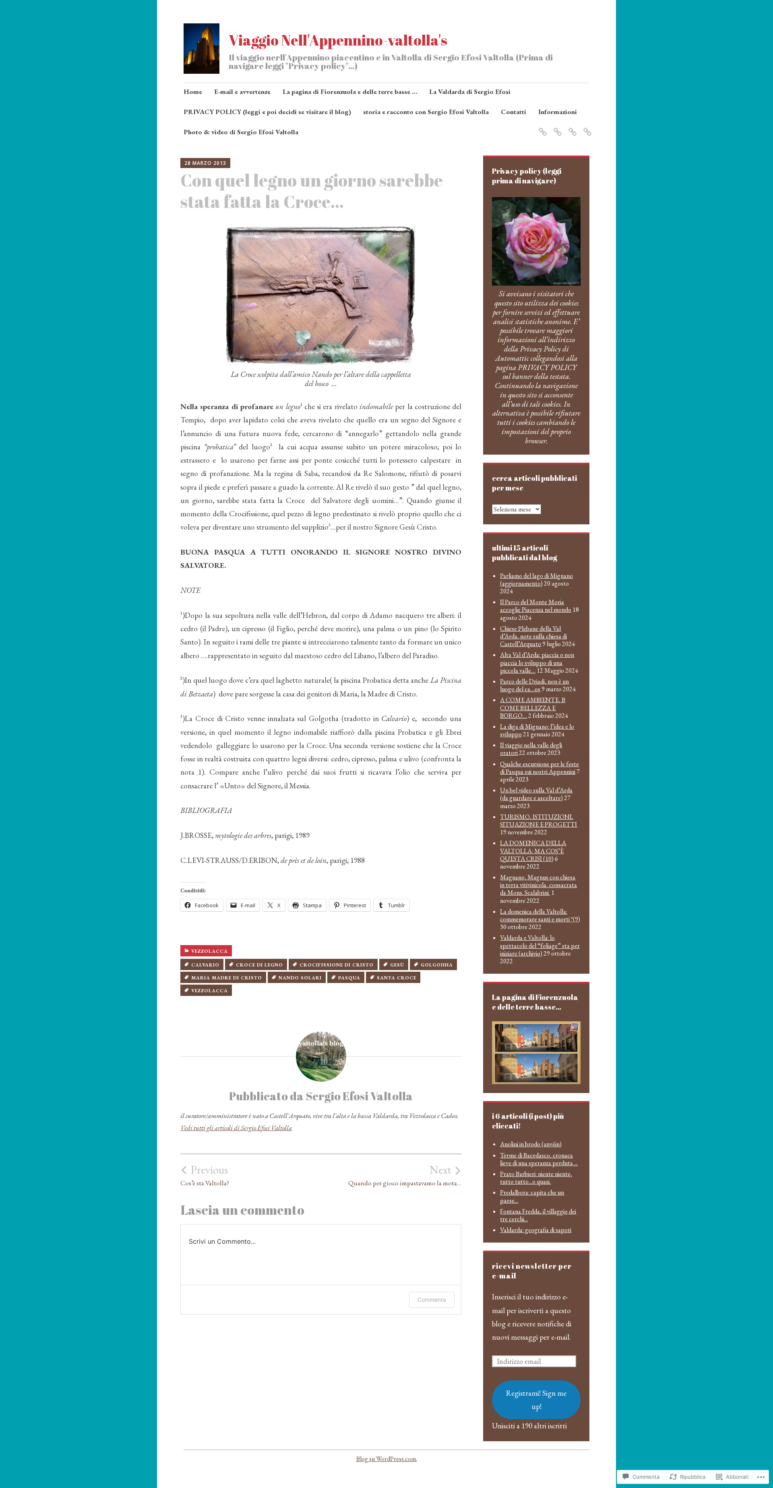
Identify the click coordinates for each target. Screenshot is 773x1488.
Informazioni (557, 111)
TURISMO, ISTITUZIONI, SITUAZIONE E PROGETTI (538, 821)
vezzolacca (209, 951)
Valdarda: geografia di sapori (535, 1230)
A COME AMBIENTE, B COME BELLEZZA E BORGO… (532, 707)
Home (193, 91)
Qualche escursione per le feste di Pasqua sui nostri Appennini (539, 768)
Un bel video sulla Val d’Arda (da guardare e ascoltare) (536, 794)
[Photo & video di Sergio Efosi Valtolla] (556, 127)
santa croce (396, 978)
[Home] (541, 127)
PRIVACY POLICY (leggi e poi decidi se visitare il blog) (267, 111)
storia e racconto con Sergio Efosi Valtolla (426, 111)
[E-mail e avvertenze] (586, 127)
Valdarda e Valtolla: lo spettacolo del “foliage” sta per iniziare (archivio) (540, 945)
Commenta (432, 1299)
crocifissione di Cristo (337, 965)
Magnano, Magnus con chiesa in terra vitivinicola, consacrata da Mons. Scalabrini (538, 885)
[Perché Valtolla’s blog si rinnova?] (571, 127)
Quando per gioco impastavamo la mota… (404, 1175)
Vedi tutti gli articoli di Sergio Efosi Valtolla (236, 1127)
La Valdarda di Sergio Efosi (470, 91)
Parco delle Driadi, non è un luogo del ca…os (534, 685)
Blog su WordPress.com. (386, 1459)
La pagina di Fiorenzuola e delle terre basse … (350, 91)
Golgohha (437, 965)
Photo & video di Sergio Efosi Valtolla (241, 131)
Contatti (513, 111)
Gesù (397, 965)
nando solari (300, 978)
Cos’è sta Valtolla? (204, 1175)
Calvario (205, 965)
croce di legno (259, 965)
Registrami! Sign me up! (536, 1399)
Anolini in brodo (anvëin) (531, 1144)
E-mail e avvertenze (242, 91)
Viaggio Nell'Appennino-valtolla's (338, 40)
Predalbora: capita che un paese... (532, 1196)
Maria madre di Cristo (226, 978)
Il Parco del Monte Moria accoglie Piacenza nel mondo (535, 606)
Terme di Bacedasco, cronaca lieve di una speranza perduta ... (539, 1159)
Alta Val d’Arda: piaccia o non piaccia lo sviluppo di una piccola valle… (537, 662)
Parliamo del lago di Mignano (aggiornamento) (536, 580)
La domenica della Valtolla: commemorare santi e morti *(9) (540, 915)
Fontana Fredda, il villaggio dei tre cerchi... (538, 1215)
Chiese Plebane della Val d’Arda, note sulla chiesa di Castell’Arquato (533, 636)
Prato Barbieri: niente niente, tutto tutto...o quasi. (536, 1178)
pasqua (349, 978)
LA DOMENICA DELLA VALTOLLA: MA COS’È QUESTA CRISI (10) (533, 850)
